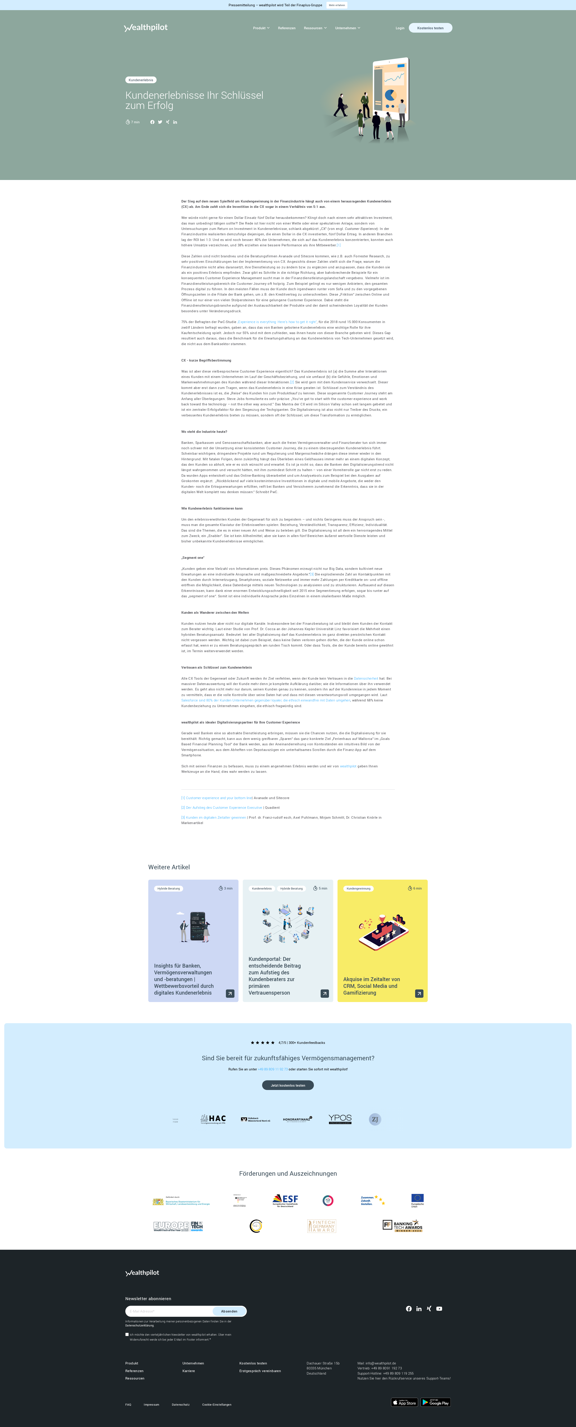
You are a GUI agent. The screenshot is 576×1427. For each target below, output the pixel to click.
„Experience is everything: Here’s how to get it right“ (277, 321)
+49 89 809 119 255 (398, 1373)
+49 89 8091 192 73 (387, 1368)
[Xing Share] (167, 122)
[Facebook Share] (152, 122)
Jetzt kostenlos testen (288, 1085)
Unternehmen (345, 28)
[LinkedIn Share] (175, 122)
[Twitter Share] (160, 122)
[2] (292, 382)
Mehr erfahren (337, 5)
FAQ (128, 1404)
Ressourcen (313, 28)
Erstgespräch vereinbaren (260, 1371)
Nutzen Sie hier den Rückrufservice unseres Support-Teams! (404, 1378)
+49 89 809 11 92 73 (273, 1069)
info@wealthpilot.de (381, 1363)
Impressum (151, 1404)
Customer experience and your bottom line (219, 798)
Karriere (188, 1371)
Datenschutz (181, 1404)
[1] (339, 245)
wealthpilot (348, 766)
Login (400, 28)
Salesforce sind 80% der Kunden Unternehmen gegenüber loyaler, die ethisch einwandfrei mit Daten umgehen (266, 700)
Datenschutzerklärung (139, 1325)
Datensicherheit (366, 678)
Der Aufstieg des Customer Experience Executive (224, 807)
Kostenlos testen (430, 28)
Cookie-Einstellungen (216, 1404)
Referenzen (287, 28)
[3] (312, 574)
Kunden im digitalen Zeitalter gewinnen (216, 817)
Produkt (259, 28)
